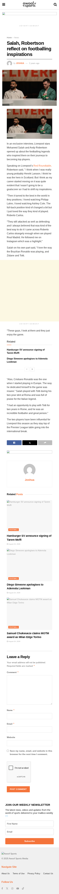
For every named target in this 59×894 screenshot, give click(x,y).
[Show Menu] (3, 4)
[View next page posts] (32, 369)
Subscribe (29, 841)
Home (9, 38)
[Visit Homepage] (29, 5)
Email (11, 723)
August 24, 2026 (14, 544)
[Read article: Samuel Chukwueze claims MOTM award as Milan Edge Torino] (29, 614)
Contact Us (48, 873)
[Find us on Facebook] (2, 888)
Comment (13, 672)
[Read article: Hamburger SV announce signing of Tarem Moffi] (29, 516)
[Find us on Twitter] (7, 888)
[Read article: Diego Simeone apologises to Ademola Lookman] (29, 565)
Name (11, 710)
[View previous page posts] (27, 369)
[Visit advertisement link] (29, 17)
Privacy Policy (34, 873)
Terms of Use (19, 873)
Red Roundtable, (42, 165)
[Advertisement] (29, 290)
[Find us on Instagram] (12, 888)
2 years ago (34, 63)
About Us (6, 873)
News (16, 38)
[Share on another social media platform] (45, 442)
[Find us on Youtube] (17, 888)
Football (13, 530)
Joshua (20, 63)
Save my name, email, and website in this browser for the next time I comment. (31, 752)
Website (11, 737)
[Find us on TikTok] (23, 888)
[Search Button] (55, 4)
